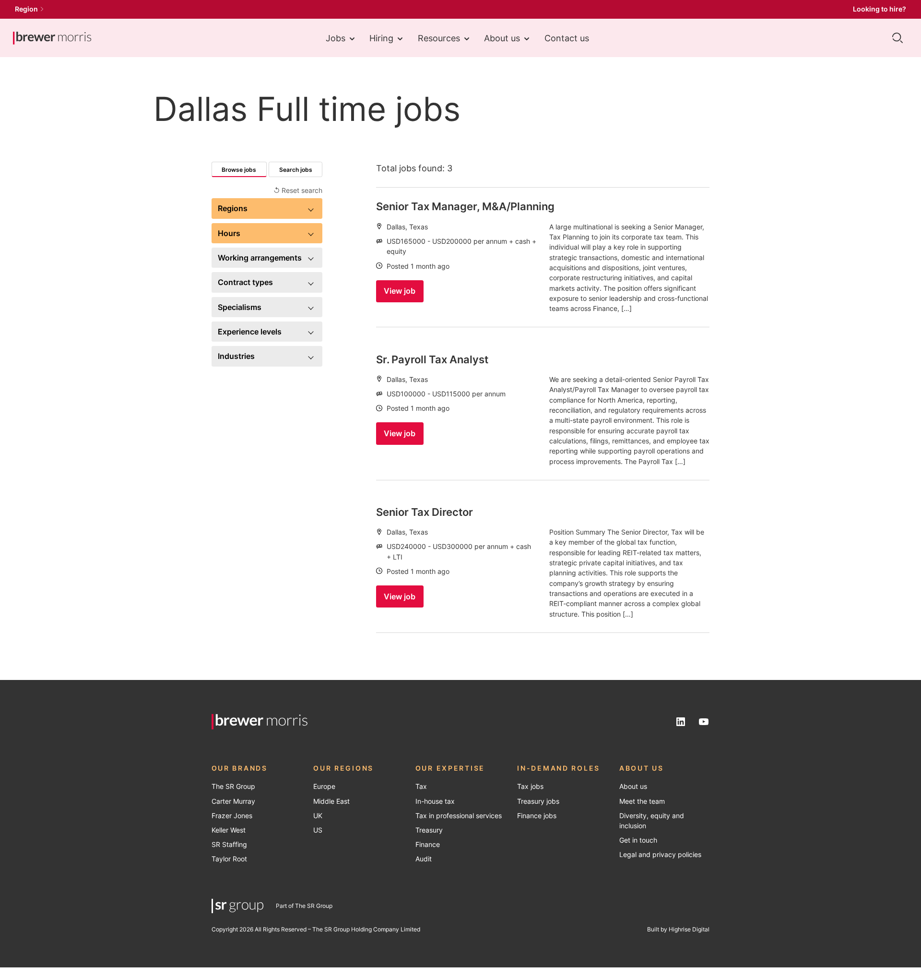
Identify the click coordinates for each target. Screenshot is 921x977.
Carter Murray (233, 801)
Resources (439, 38)
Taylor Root (229, 859)
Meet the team (642, 801)
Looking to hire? (879, 9)
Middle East (331, 801)
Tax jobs (530, 786)
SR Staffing (229, 844)
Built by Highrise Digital (678, 929)
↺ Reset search (297, 190)
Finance (427, 844)
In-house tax (435, 801)
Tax (421, 786)
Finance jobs (536, 816)
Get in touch (638, 840)
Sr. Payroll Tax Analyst (432, 359)
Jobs (335, 38)
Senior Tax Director (424, 512)
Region (26, 9)
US (317, 830)
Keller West (229, 830)
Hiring (381, 38)
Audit (423, 859)
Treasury (429, 830)
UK (317, 816)
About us (502, 38)
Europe (324, 786)
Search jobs (295, 169)
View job (399, 291)
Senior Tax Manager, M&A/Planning (465, 206)
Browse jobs (239, 169)
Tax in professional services (458, 816)
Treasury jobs (538, 801)
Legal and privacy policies (660, 854)
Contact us (566, 38)
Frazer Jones (232, 816)
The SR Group (233, 786)
